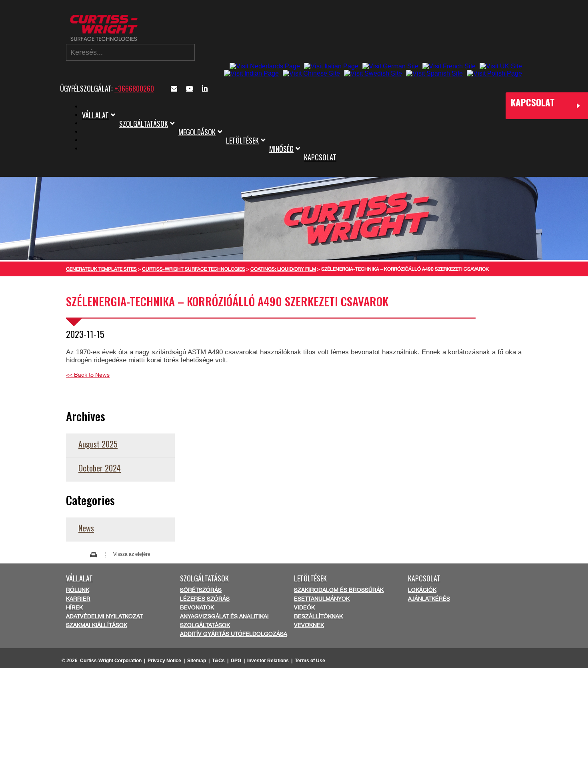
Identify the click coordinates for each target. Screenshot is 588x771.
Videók (304, 607)
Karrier (78, 598)
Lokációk (422, 590)
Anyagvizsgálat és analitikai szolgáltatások (224, 620)
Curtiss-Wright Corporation (111, 660)
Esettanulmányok (322, 598)
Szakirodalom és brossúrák (339, 590)
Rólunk (77, 590)
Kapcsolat (320, 157)
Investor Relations (268, 660)
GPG (236, 660)
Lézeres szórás (205, 598)
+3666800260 (134, 88)
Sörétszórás (201, 590)
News (86, 528)
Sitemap (196, 660)
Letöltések (242, 140)
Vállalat (95, 115)
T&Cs (218, 660)
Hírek (74, 607)
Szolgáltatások (143, 123)
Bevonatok (197, 607)
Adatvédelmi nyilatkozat (104, 616)
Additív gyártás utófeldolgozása (233, 634)
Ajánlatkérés (429, 598)
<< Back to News (88, 375)
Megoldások (197, 132)
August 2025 (98, 444)
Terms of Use (310, 660)
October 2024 (99, 468)
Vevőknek (309, 625)
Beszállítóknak (318, 616)
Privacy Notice (164, 660)
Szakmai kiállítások (96, 625)
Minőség (281, 149)
